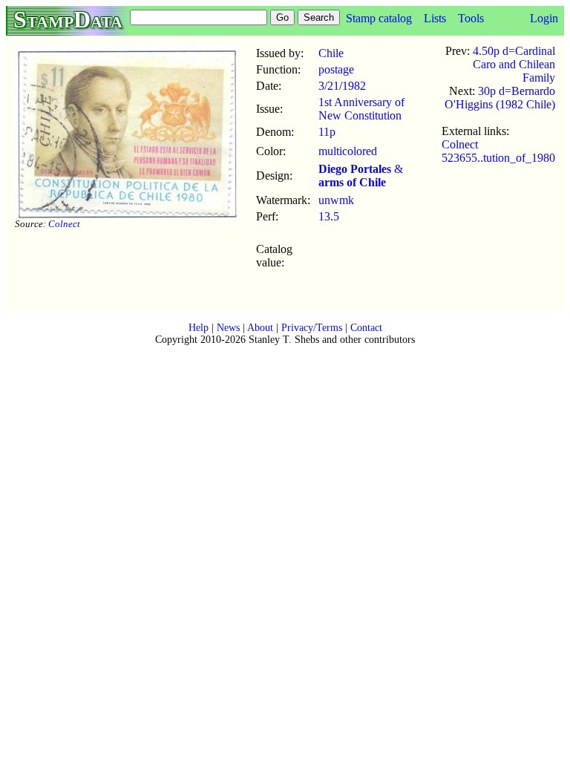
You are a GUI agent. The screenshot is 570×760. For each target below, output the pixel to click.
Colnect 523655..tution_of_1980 (498, 151)
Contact (366, 327)
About (260, 327)
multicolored (347, 151)
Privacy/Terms (311, 327)
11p (326, 131)
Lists (435, 18)
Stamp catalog (379, 18)
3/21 (328, 85)
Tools (471, 18)
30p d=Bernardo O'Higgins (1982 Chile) (500, 98)
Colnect (64, 223)
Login (544, 18)
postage (336, 69)
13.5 (328, 216)
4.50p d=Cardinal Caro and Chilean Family (514, 64)
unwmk (336, 200)
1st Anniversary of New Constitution (361, 109)
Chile (331, 53)
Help (199, 327)
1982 (354, 85)
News (228, 327)
